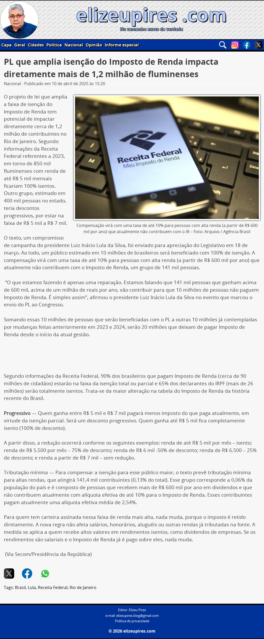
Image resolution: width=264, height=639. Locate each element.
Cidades (36, 45)
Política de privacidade (132, 621)
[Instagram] (235, 45)
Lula (32, 587)
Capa (6, 45)
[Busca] (223, 45)
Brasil (20, 587)
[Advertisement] (132, 357)
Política (54, 45)
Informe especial (122, 45)
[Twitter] (258, 45)
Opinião (94, 45)
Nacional (73, 45)
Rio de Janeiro (83, 587)
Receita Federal (53, 587)
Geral (19, 45)
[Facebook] (247, 45)
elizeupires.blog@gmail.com (137, 615)
